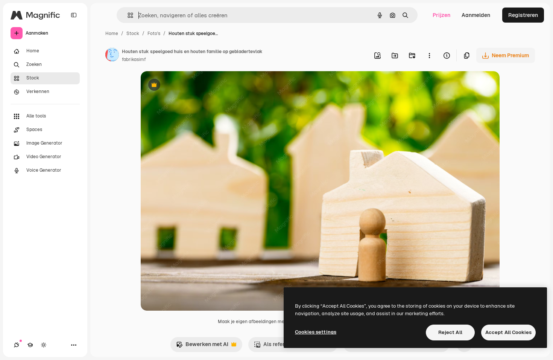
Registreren (523, 15)
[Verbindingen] (17, 345)
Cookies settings (315, 332)
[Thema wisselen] (44, 345)
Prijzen (441, 15)
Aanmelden (476, 15)
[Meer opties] (429, 55)
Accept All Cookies (508, 332)
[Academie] (30, 345)
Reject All (450, 332)
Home (111, 34)
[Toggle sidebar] (74, 15)
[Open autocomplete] (127, 15)
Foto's (153, 34)
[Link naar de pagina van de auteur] (112, 56)
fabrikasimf (134, 59)
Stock (132, 34)
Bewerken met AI (202, 346)
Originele (190, 85)
